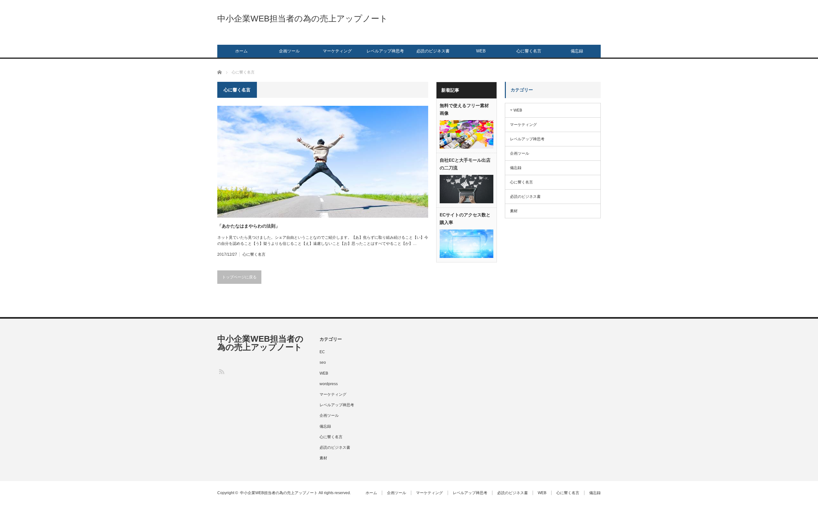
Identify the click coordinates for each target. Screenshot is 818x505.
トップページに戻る (239, 277)
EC (322, 352)
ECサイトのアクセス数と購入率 (465, 218)
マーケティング (337, 51)
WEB (481, 51)
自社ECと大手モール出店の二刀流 (465, 164)
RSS (221, 371)
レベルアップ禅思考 (385, 51)
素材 (514, 211)
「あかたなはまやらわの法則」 (248, 226)
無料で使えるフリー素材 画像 (464, 109)
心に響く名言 (528, 51)
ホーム (241, 51)
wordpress (329, 384)
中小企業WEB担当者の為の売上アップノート (302, 18)
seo (323, 362)
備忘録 (577, 51)
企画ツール (289, 51)
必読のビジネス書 (433, 51)
